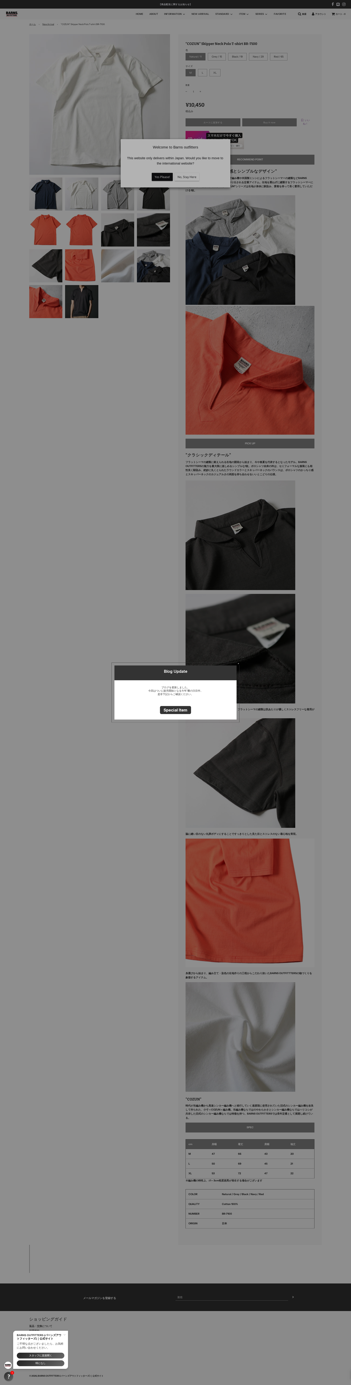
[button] (8, 1376)
